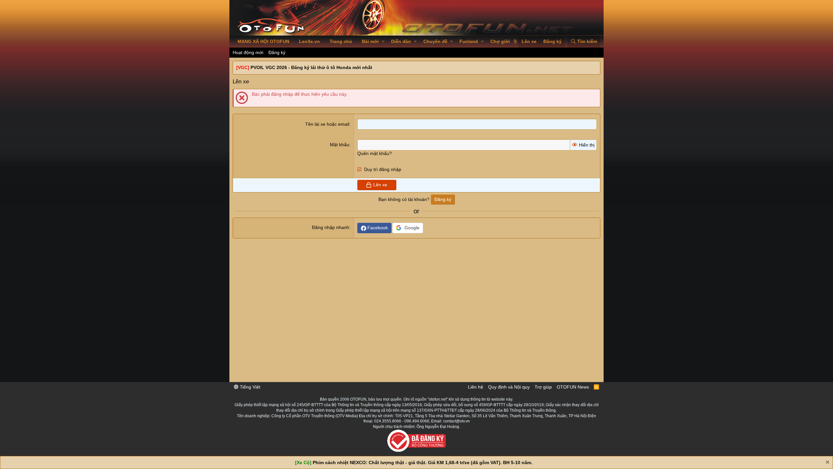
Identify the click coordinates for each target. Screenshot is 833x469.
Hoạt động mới (248, 52)
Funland (468, 41)
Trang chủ (341, 41)
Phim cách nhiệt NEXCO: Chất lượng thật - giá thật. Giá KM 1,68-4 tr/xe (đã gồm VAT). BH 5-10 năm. (422, 462)
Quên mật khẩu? (374, 153)
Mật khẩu (339, 144)
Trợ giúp (543, 387)
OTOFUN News (573, 387)
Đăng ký (276, 52)
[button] (383, 42)
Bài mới (370, 41)
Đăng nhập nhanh (330, 227)
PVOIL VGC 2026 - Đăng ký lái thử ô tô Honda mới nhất (311, 67)
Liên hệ (475, 387)
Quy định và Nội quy (509, 387)
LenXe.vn (309, 41)
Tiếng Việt (249, 387)
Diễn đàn (401, 41)
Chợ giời (500, 41)
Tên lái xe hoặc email (327, 124)
